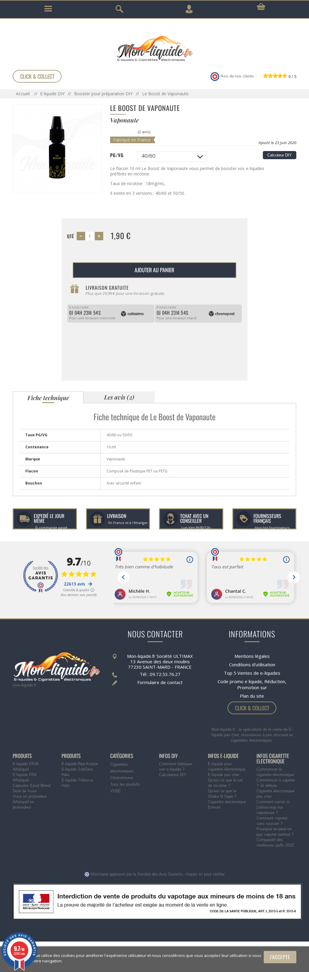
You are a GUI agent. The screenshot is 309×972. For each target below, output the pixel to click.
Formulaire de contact (160, 682)
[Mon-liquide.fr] (154, 48)
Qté (70, 236)
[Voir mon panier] (261, 6)
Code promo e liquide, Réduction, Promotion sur (252, 684)
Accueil (23, 93)
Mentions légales (252, 656)
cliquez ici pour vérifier (204, 874)
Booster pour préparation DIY (103, 93)
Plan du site (252, 696)
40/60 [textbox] (148, 155)
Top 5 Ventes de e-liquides (252, 673)
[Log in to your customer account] (189, 9)
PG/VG (117, 155)
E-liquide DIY (52, 93)
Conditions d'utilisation (252, 664)
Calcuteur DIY (279, 155)
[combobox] (172, 156)
